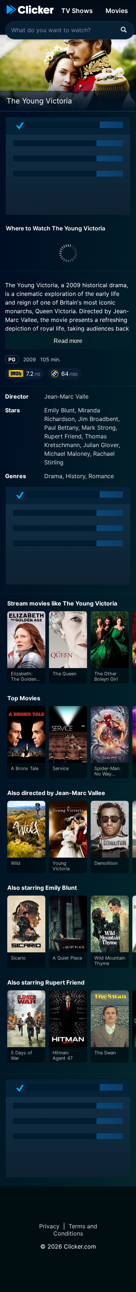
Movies (117, 10)
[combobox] (69, 30)
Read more (68, 341)
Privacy (49, 1226)
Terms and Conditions (75, 1230)
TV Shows (77, 10)
